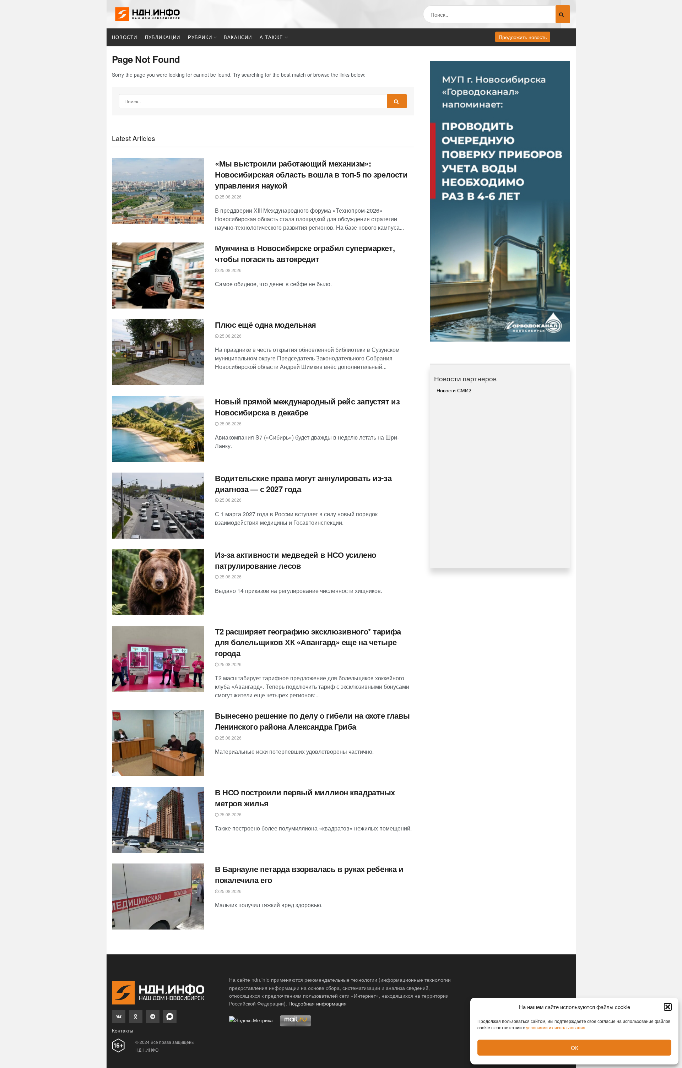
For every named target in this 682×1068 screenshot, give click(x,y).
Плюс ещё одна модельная (265, 324)
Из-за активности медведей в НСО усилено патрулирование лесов (295, 560)
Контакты (122, 1030)
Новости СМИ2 (454, 390)
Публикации (162, 37)
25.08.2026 (230, 197)
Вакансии (238, 37)
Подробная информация (317, 1003)
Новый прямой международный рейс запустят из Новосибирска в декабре (307, 407)
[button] (667, 1006)
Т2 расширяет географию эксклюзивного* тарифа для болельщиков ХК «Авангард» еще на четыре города (308, 642)
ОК (574, 1047)
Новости (124, 37)
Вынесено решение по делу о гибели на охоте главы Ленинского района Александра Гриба (312, 721)
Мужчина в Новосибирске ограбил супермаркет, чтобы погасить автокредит (305, 253)
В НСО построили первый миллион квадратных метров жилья (305, 797)
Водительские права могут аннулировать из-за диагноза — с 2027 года (303, 483)
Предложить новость (523, 36)
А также (271, 37)
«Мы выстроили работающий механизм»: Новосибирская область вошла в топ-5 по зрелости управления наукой (311, 174)
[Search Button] (563, 14)
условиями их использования (555, 1027)
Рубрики (200, 37)
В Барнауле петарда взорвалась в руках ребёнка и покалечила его (309, 874)
